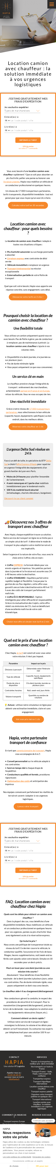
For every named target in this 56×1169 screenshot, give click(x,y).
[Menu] (51, 4)
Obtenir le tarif (28, 140)
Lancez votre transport (28, 806)
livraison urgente (11, 181)
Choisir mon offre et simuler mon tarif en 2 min (28, 622)
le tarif (20, 653)
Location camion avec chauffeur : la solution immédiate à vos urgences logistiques (42, 1105)
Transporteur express (42, 1079)
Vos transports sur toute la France (42, 1067)
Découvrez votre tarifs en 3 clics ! (28, 297)
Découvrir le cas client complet (18, 498)
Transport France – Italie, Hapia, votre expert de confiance (42, 1073)
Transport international (41, 1099)
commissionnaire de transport (30, 750)
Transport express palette (41, 1091)
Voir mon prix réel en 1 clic (28, 719)
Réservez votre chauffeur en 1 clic (27, 426)
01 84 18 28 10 (14, 1075)
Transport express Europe (14, 1121)
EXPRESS (18, 565)
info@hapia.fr (14, 1079)
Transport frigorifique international (42, 1082)
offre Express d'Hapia (27, 464)
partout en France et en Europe (35, 391)
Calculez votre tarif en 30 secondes (28, 205)
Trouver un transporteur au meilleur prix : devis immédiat (42, 1062)
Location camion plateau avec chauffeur (42, 1087)
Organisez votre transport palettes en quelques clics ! (42, 1095)
